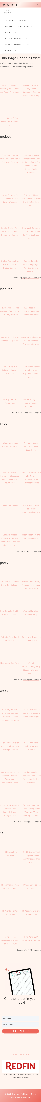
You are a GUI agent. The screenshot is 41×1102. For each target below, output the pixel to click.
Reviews (17, 44)
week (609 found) (31, 822)
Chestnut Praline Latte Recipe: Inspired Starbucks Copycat (31, 340)
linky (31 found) (32, 551)
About (28, 44)
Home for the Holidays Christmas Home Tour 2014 (9, 940)
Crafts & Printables (15, 38)
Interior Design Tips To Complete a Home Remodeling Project (10, 231)
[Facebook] (8, 5)
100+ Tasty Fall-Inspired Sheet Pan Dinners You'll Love (31, 311)
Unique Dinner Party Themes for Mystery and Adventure (31, 585)
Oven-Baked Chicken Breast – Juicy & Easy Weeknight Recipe (9, 746)
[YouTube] (16, 5)
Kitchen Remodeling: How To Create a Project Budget (10, 264)
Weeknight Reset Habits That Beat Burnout (31, 746)
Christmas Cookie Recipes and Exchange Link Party (31, 508)
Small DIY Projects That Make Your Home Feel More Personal (10, 158)
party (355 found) (31, 680)
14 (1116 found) (32, 950)
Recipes (8, 26)
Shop (7, 44)
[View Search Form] (37, 5)
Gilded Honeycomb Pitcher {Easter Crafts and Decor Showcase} (10, 88)
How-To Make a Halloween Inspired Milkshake (9, 370)
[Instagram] (12, 5)
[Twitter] (4, 5)
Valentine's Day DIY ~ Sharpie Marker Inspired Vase (31, 403)
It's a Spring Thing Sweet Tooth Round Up (10, 121)
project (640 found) (30, 277)
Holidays (9, 32)
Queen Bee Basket (10, 505)
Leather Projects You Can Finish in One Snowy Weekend (10, 198)
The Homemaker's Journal (17, 20)
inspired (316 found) (30, 413)
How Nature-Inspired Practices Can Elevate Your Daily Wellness (9, 311)
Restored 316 (25, 1097)
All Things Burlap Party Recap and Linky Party (31, 446)
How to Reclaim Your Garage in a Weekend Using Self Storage (31, 713)
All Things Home (21, 26)
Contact (9, 50)
